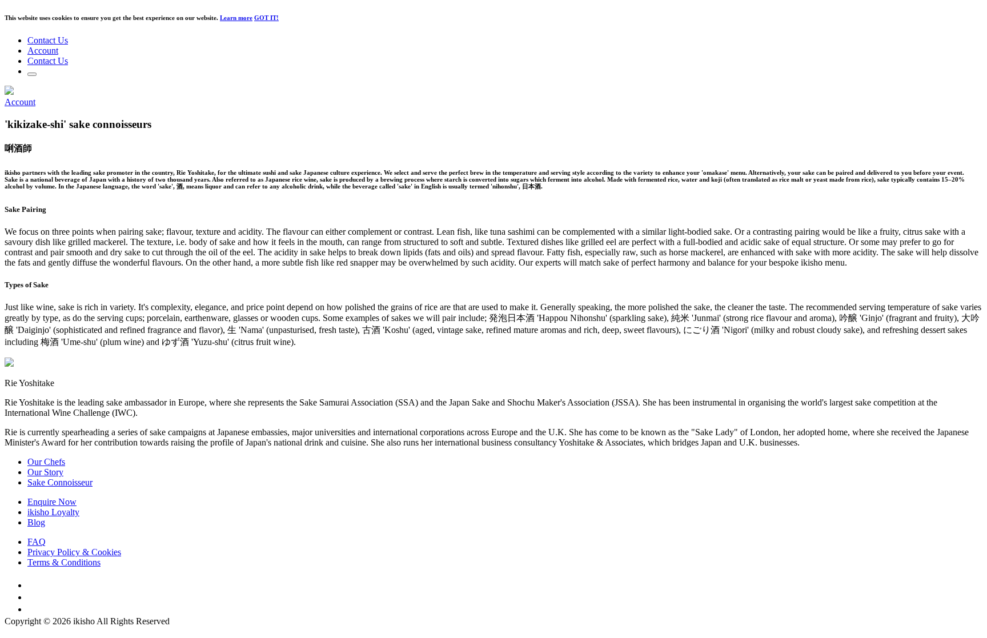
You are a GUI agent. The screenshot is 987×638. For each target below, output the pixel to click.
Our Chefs (46, 462)
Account (42, 50)
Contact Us (47, 40)
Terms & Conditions (64, 562)
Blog (36, 522)
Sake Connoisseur (60, 482)
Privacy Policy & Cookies (74, 552)
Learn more (236, 17)
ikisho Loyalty (53, 512)
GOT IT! (266, 17)
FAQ (36, 542)
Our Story (45, 472)
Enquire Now (52, 502)
